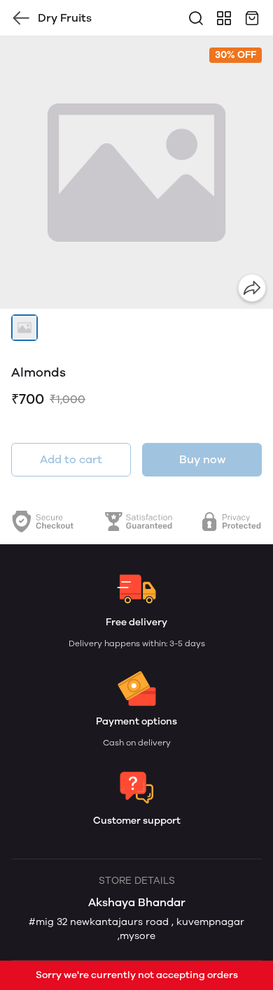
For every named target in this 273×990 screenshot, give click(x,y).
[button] (24, 327)
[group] (136, 172)
